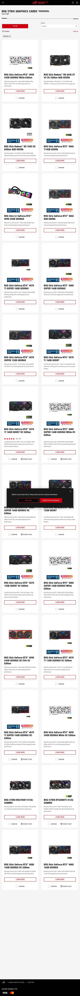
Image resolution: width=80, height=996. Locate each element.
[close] (70, 491)
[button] (3, 2)
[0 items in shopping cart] (77, 2)
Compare (22, 98)
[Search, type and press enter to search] (73, 2)
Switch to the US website (51, 500)
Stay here (28, 500)
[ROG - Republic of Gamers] (40, 2)
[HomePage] (3, 982)
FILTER (15, 26)
